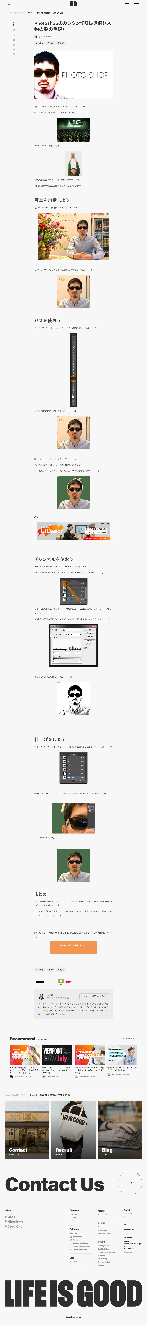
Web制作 (15, 13)
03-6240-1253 (129, 1229)
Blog (127, 3)
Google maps (129, 1252)
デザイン (23, 13)
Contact (136, 3)
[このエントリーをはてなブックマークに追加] (14, 40)
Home (7, 13)
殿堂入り (61, 43)
